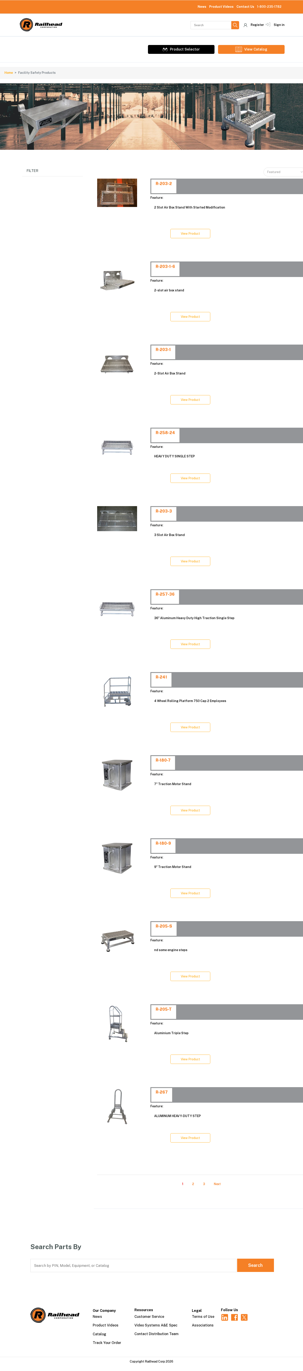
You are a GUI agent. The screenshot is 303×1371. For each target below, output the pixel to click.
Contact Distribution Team (156, 1334)
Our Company (104, 1311)
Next (217, 1184)
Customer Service (149, 1316)
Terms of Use (203, 1316)
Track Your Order (107, 1343)
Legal (197, 1311)
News (202, 6)
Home (8, 72)
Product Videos (221, 6)
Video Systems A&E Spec (155, 1325)
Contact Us (245, 6)
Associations (203, 1325)
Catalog (99, 1334)
